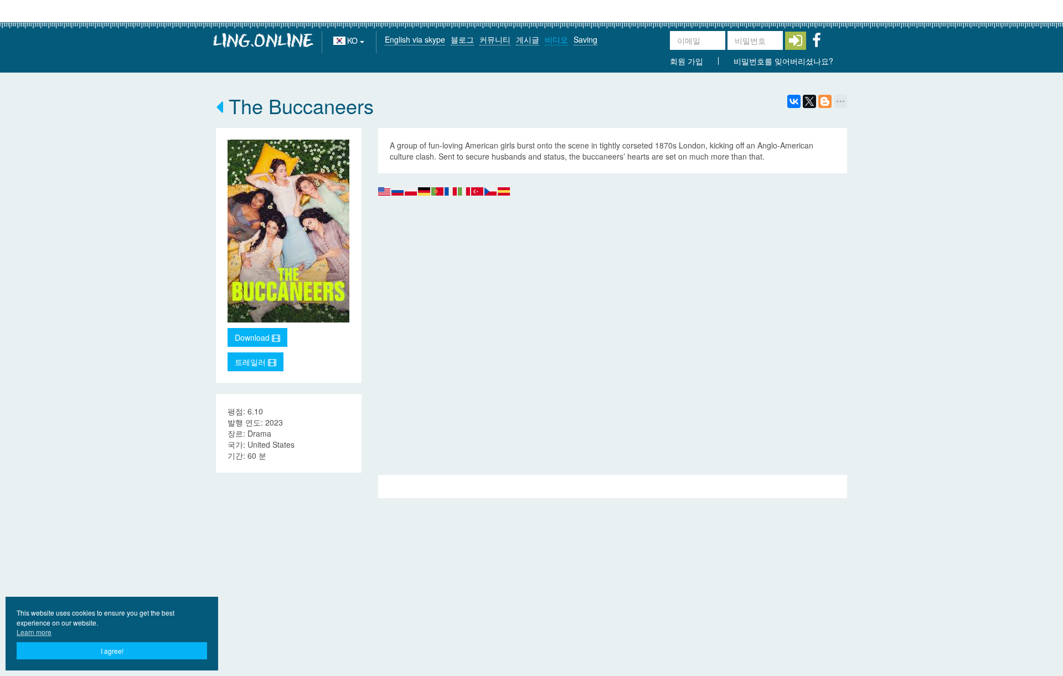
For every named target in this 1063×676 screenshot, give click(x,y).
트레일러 (251, 361)
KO (353, 40)
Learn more (34, 632)
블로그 (462, 39)
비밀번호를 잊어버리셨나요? (783, 60)
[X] (809, 101)
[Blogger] (825, 101)
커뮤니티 (494, 39)
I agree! (112, 650)
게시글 (527, 39)
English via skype (415, 39)
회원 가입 (686, 60)
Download (253, 337)
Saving (585, 39)
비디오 (556, 39)
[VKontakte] (794, 101)
